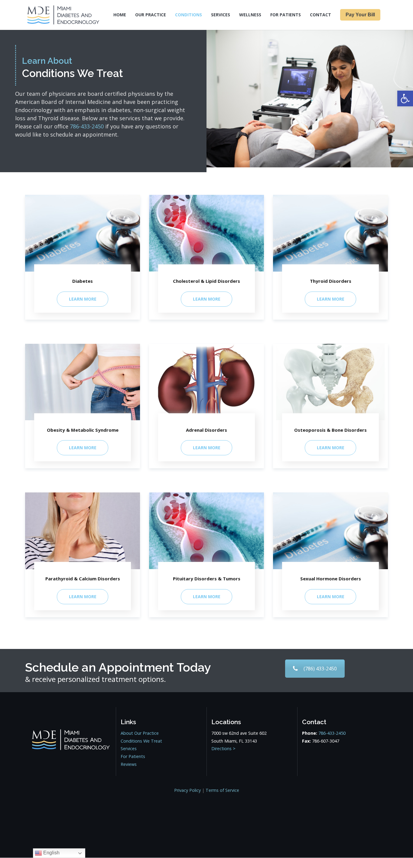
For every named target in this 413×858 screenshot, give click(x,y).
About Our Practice (140, 733)
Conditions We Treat (141, 741)
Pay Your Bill (360, 14)
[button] (405, 98)
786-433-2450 (332, 733)
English (51, 852)
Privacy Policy (187, 790)
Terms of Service (222, 790)
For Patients (133, 756)
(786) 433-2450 (320, 668)
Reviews (129, 764)
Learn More (82, 299)
